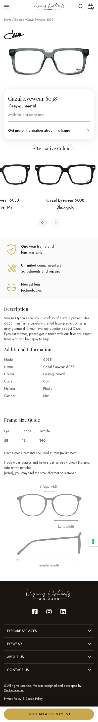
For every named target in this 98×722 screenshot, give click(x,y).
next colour (55, 222)
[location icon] (81, 6)
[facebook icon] (35, 612)
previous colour (42, 222)
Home (8, 19)
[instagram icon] (49, 612)
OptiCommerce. (14, 690)
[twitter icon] (63, 612)
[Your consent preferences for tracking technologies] (93, 541)
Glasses (19, 19)
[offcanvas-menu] (6, 6)
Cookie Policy (34, 699)
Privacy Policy (12, 699)
